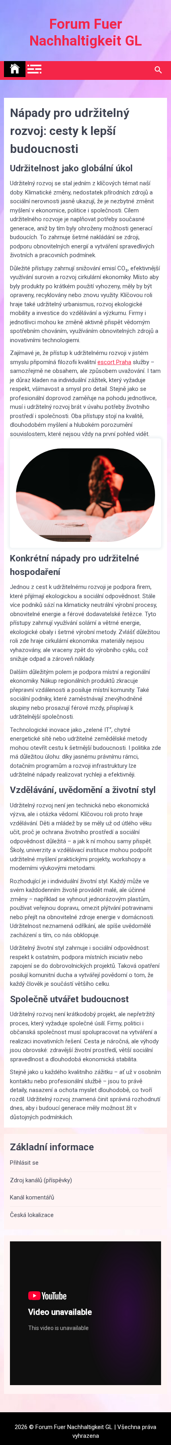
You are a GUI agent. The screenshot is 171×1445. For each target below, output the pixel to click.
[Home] (14, 69)
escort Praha (114, 362)
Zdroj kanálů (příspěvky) (41, 1180)
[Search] (158, 70)
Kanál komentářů (32, 1197)
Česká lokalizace (32, 1215)
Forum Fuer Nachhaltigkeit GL (85, 32)
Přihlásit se (24, 1162)
